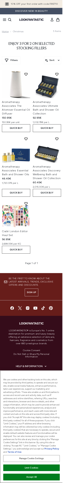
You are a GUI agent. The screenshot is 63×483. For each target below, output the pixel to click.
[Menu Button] (3, 19)
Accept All (31, 477)
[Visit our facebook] (12, 308)
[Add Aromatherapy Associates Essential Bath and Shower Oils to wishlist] (26, 139)
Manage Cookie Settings (31, 458)
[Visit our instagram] (28, 308)
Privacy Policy (51, 449)
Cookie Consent (31, 350)
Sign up (31, 292)
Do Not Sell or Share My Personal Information (31, 355)
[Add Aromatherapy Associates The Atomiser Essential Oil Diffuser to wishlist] (26, 74)
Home (5, 31)
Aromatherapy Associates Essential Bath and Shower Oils (15, 170)
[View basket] (57, 19)
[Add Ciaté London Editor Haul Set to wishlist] (26, 203)
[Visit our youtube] (35, 308)
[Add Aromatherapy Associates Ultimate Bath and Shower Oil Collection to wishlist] (57, 74)
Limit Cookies (31, 468)
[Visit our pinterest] (51, 308)
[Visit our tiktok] (43, 308)
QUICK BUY (16, 128)
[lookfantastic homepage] (31, 19)
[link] (52, 19)
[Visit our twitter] (20, 308)
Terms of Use (14, 452)
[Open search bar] (9, 19)
